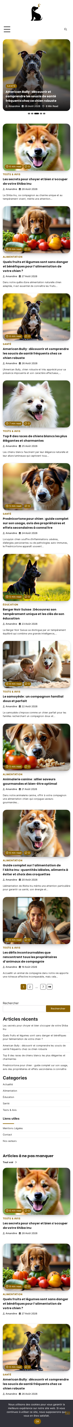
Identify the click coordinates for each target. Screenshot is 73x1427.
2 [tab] (32, 113)
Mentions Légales (13, 1128)
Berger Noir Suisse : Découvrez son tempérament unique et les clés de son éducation (33, 614)
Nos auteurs (10, 1141)
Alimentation (12, 256)
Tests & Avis (16, 90)
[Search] (65, 29)
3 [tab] (35, 113)
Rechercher (11, 1003)
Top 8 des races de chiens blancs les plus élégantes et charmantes (34, 98)
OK (37, 1421)
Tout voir (8, 1162)
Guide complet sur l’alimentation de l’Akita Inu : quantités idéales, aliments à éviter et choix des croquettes (35, 869)
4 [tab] (39, 113)
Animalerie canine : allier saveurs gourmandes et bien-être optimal (30, 781)
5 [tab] (44, 113)
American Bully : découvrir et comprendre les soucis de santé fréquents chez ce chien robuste (36, 353)
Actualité (8, 1084)
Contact (7, 1134)
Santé (7, 344)
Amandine (14, 106)
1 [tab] (29, 113)
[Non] (67, 1413)
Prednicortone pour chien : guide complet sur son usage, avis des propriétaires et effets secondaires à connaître (36, 523)
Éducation (10, 604)
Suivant (49, 987)
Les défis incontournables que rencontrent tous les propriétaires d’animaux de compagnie (30, 957)
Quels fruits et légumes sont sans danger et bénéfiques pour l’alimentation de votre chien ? (35, 266)
